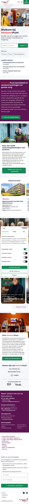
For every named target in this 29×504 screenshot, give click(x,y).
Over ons (4, 449)
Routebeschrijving (7, 419)
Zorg (10, 54)
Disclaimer (5, 495)
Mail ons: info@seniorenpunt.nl (11, 401)
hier (6, 241)
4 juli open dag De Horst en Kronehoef (13, 66)
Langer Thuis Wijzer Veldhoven (11, 438)
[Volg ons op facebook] (24, 493)
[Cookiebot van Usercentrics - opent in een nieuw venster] (21, 228)
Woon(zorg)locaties (19, 54)
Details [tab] (14, 231)
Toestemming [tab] (5, 231)
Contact (26, 2)
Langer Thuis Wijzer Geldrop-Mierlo (12, 439)
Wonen (4, 54)
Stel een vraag (6, 400)
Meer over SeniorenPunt (12, 358)
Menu (18, 2)
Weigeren (14, 275)
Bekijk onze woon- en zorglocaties (14, 170)
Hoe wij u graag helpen (11, 117)
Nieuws (4, 444)
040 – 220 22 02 (10, 398)
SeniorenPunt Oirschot (8, 436)
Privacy (4, 493)
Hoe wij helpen (6, 442)
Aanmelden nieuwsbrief (15, 485)
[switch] (25, 253)
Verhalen (4, 446)
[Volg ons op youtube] (27, 493)
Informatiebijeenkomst (8, 410)
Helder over (5, 441)
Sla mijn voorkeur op (14, 271)
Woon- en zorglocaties (8, 447)
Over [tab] (24, 231)
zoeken (22, 45)
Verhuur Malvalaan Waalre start (12, 71)
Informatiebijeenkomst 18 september (13, 62)
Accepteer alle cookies (14, 267)
